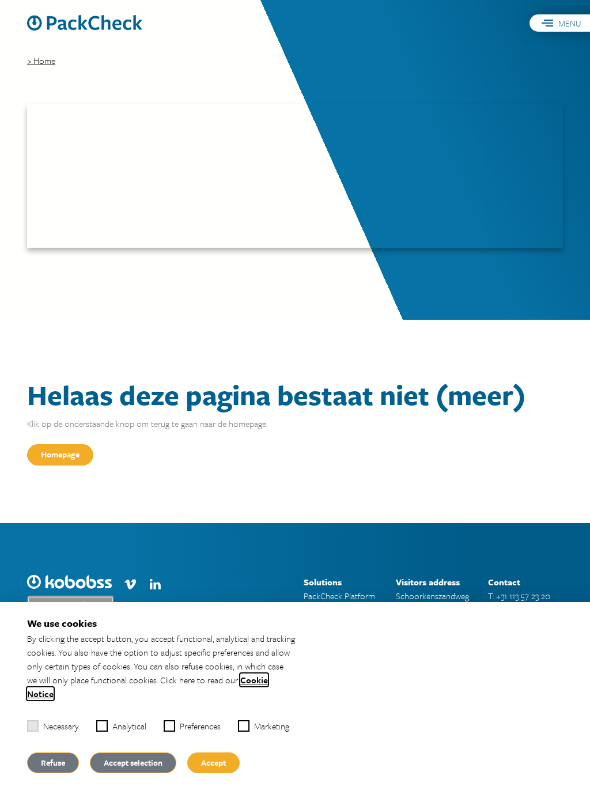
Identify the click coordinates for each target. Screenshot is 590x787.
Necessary (61, 726)
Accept (213, 762)
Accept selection (133, 762)
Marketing (271, 726)
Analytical (129, 726)
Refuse (53, 762)
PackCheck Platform (339, 595)
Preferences (200, 726)
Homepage (60, 454)
